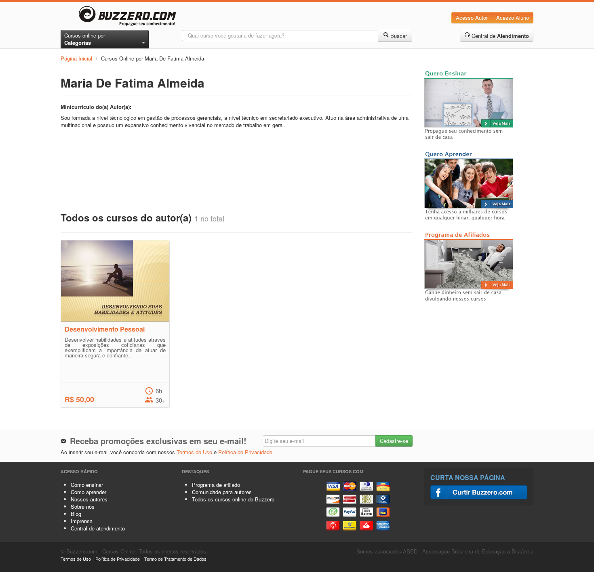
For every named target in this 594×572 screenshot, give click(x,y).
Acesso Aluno (512, 17)
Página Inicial (76, 58)
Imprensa (82, 521)
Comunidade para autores (222, 492)
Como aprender (88, 492)
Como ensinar (87, 484)
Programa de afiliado (216, 484)
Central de (499, 36)
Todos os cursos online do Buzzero (233, 499)
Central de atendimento (98, 528)
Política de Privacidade (245, 452)
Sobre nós (83, 506)
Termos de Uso (194, 452)
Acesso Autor (472, 17)
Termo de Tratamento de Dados (175, 558)
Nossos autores (89, 499)
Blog (76, 514)
